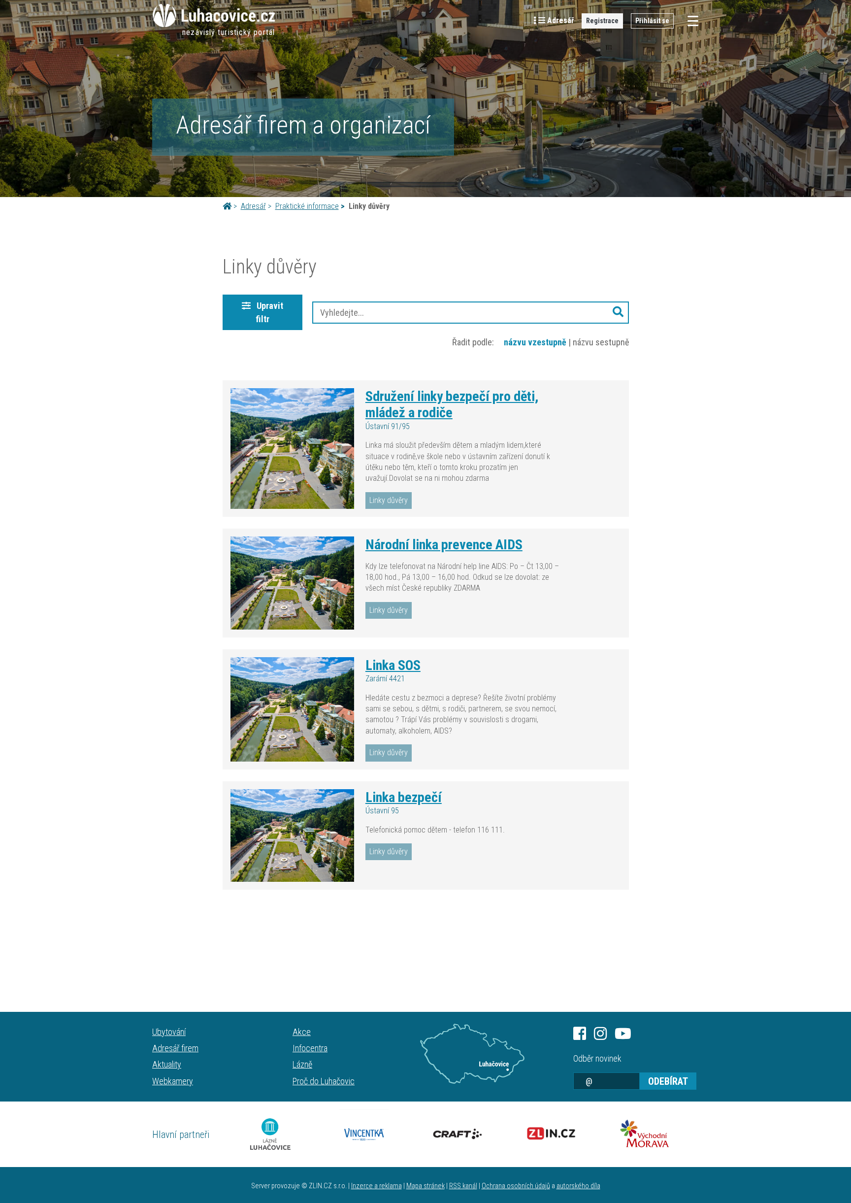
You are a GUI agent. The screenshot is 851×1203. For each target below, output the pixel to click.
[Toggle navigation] (690, 21)
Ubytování (169, 1032)
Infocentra (310, 1048)
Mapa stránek (425, 1186)
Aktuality (166, 1064)
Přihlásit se (652, 21)
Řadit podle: (473, 342)
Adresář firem (175, 1048)
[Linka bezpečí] (292, 835)
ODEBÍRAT (668, 1081)
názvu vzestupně (535, 342)
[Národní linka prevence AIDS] (292, 582)
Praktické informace (307, 206)
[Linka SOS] (292, 709)
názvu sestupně (601, 342)
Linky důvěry (388, 500)
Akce (302, 1032)
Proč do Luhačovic (324, 1081)
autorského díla (578, 1186)
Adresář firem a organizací (303, 125)
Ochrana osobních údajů (516, 1186)
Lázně (302, 1064)
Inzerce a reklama (376, 1186)
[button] (618, 312)
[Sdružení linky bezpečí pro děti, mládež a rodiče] (292, 448)
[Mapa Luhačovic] (472, 1054)
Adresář (253, 206)
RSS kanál (463, 1186)
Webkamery (172, 1081)
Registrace (602, 21)
